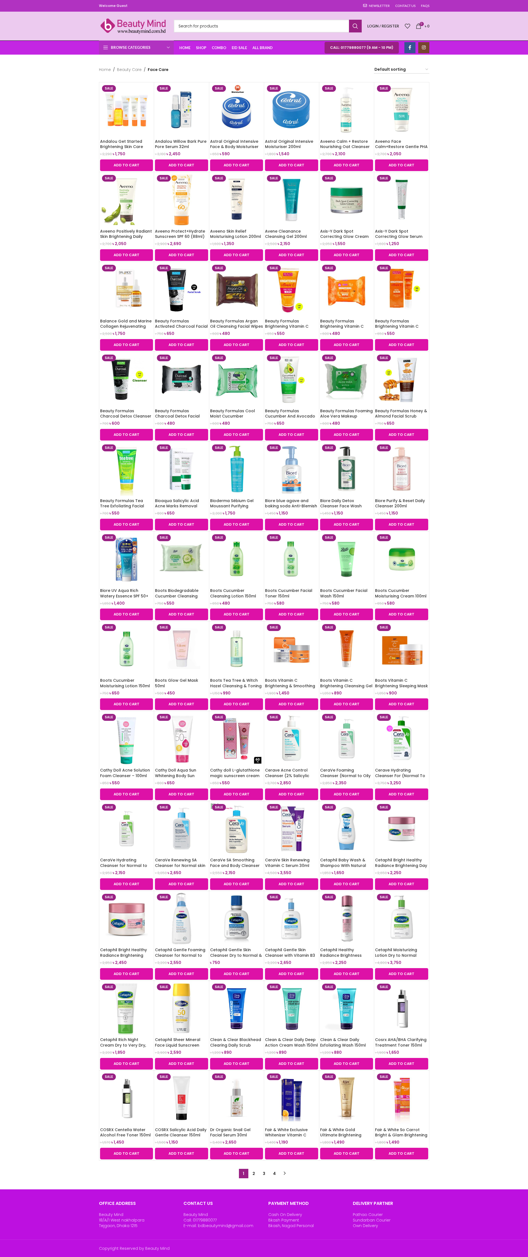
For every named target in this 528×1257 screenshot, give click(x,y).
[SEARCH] (355, 26)
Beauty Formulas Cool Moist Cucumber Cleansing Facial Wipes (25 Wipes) (233, 419)
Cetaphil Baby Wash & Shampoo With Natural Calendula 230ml (343, 865)
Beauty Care (129, 69)
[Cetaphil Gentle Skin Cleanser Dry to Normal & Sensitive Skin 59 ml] (236, 918)
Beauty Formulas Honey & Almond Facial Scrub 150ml (401, 416)
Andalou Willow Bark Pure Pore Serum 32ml (180, 144)
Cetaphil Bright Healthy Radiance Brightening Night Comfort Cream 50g (126, 955)
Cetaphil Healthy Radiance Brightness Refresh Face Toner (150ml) (341, 958)
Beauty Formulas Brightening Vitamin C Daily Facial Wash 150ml (289, 326)
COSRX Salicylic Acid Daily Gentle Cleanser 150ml (180, 1132)
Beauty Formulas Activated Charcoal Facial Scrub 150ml (181, 326)
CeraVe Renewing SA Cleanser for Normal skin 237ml (180, 865)
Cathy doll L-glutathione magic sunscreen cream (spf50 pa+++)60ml (235, 775)
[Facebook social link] (409, 47)
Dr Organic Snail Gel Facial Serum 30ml (230, 1132)
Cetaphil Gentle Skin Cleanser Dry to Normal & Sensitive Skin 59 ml (236, 955)
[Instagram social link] (423, 47)
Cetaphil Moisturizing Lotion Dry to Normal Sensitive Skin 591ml (396, 955)
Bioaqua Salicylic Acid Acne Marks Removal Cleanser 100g (177, 506)
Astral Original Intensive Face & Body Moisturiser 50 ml (234, 147)
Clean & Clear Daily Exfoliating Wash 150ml (343, 1042)
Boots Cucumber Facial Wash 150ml (344, 593)
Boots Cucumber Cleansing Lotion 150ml (233, 593)
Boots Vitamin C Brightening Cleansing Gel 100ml (346, 686)
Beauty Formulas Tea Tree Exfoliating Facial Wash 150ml (122, 506)
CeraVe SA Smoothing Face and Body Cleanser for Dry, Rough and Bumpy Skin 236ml (236, 868)
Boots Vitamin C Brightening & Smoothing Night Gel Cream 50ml (290, 686)
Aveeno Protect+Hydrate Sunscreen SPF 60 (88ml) (180, 234)
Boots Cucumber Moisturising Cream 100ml (401, 593)
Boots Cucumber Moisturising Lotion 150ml (125, 683)
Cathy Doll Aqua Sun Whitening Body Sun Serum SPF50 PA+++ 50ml (180, 775)
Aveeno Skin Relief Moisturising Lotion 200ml (235, 234)
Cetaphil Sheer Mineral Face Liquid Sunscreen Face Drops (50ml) (177, 1045)
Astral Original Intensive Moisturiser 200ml (289, 144)
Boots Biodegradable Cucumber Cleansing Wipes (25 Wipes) (176, 596)
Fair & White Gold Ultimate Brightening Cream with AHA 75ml (342, 1135)
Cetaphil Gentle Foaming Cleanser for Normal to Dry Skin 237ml (180, 955)
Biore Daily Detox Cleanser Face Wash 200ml (341, 506)
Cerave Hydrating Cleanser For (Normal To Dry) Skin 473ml (400, 775)
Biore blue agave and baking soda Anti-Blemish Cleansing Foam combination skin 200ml (291, 509)
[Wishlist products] (407, 26)
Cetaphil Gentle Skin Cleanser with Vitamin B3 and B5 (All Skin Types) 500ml (290, 958)
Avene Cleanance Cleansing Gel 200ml (286, 234)
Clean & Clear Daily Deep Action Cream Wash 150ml (291, 1042)
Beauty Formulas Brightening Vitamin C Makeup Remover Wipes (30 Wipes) (344, 329)
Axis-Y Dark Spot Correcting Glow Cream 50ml (344, 236)
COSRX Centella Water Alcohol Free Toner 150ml (125, 1132)
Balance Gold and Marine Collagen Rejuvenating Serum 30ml (126, 326)
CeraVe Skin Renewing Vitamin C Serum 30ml (287, 862)
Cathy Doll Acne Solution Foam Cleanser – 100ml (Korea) (125, 775)
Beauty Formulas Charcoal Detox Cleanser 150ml (125, 416)
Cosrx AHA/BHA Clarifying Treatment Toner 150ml (401, 1042)
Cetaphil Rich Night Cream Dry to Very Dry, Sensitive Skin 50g (123, 1045)
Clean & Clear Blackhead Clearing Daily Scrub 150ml (235, 1045)
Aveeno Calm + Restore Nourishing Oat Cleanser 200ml (345, 147)
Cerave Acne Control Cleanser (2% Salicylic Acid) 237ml (287, 775)
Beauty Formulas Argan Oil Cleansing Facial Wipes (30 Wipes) (236, 326)
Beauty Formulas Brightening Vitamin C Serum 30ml (397, 326)
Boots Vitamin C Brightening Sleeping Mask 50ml (401, 686)
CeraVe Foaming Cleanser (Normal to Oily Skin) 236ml (345, 775)
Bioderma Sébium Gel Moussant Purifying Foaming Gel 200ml (232, 506)
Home (105, 69)
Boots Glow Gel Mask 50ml (176, 683)
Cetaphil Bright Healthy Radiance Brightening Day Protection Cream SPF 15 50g (401, 868)
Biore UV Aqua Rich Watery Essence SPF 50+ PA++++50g (124, 596)
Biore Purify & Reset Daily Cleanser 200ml (400, 503)
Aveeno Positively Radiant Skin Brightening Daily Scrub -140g (126, 236)
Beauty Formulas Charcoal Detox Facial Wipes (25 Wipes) (177, 416)
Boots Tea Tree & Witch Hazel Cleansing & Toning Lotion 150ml (236, 686)
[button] (126, 165)
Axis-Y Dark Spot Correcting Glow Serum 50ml (398, 236)
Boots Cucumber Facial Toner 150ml (288, 593)
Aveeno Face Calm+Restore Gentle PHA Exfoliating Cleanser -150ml (401, 150)
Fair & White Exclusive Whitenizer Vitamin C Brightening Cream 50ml (289, 1135)
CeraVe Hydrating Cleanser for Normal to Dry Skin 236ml (123, 865)
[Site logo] (133, 26)
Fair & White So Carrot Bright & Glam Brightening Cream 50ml (401, 1135)
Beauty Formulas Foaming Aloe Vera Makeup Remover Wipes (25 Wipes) (346, 419)
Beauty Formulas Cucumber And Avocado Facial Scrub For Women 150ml (290, 419)
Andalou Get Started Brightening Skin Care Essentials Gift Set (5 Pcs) (126, 147)
